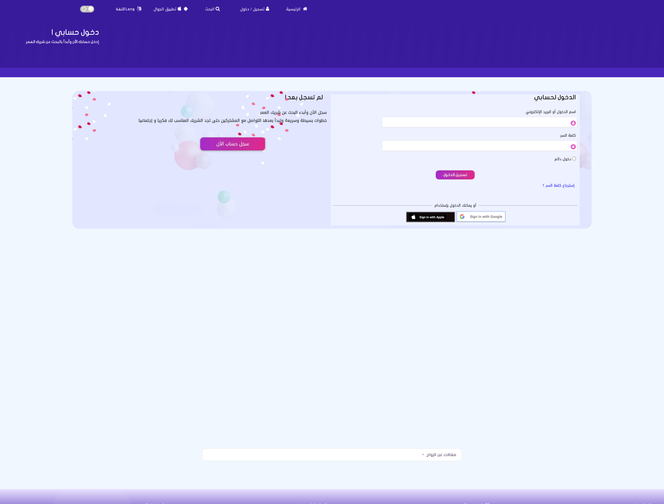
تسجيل (259, 9)
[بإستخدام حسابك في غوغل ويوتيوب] (481, 221)
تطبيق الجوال (165, 9)
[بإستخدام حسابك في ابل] (430, 221)
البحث (209, 9)
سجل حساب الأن (232, 143)
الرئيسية (294, 9)
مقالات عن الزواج (441, 455)
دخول (244, 9)
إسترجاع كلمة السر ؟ (559, 185)
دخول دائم (563, 159)
